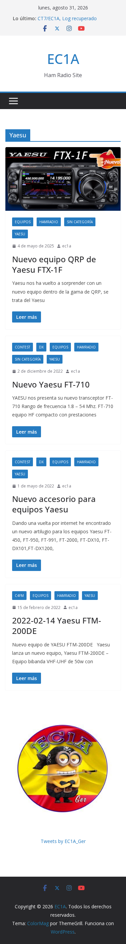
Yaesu (20, 234)
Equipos (23, 222)
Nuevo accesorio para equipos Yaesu (54, 504)
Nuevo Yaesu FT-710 (51, 384)
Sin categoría (80, 222)
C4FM (19, 595)
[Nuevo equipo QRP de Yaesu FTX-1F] (63, 179)
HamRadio (48, 222)
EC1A (63, 58)
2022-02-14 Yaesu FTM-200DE (56, 625)
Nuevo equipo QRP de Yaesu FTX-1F (54, 264)
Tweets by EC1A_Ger (63, 841)
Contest (22, 347)
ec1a (66, 246)
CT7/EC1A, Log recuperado (67, 18)
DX (41, 347)
